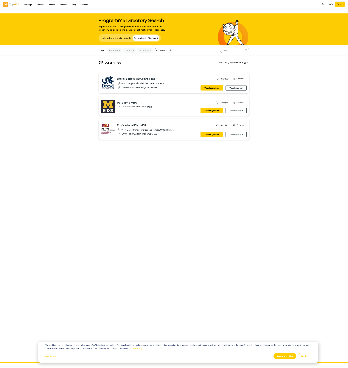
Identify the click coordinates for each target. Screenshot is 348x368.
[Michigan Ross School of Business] (108, 106)
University (113, 50)
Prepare (63, 4)
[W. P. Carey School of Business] (108, 128)
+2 (164, 83)
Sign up (340, 4)
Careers (84, 4)
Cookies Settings (49, 356)
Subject (128, 50)
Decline (304, 356)
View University (236, 88)
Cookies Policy (136, 348)
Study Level (144, 50)
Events (52, 4)
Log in (330, 4)
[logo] (11, 4)
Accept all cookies (285, 356)
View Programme (211, 88)
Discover (40, 4)
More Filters (161, 50)
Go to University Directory (145, 38)
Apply (74, 4)
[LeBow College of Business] (108, 82)
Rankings (28, 4)
